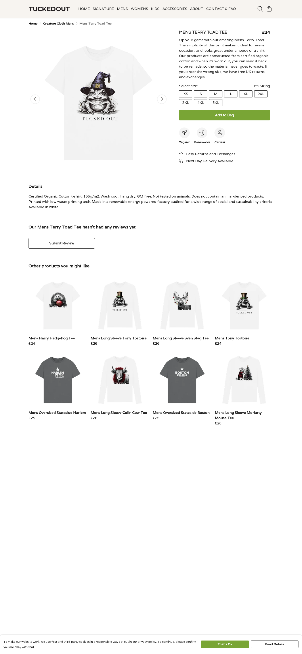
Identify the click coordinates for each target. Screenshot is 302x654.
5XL (215, 102)
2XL (261, 93)
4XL (200, 102)
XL (246, 93)
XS (185, 93)
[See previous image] (35, 99)
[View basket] (269, 8)
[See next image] (161, 99)
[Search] (260, 8)
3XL (185, 102)
